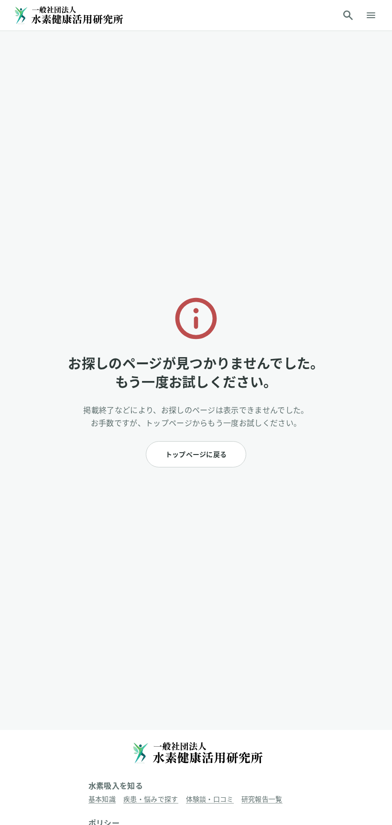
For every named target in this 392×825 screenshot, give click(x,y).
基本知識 (102, 799)
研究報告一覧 (262, 799)
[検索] (348, 15)
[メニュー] (371, 15)
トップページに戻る (196, 454)
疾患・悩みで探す (150, 799)
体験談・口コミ (210, 799)
